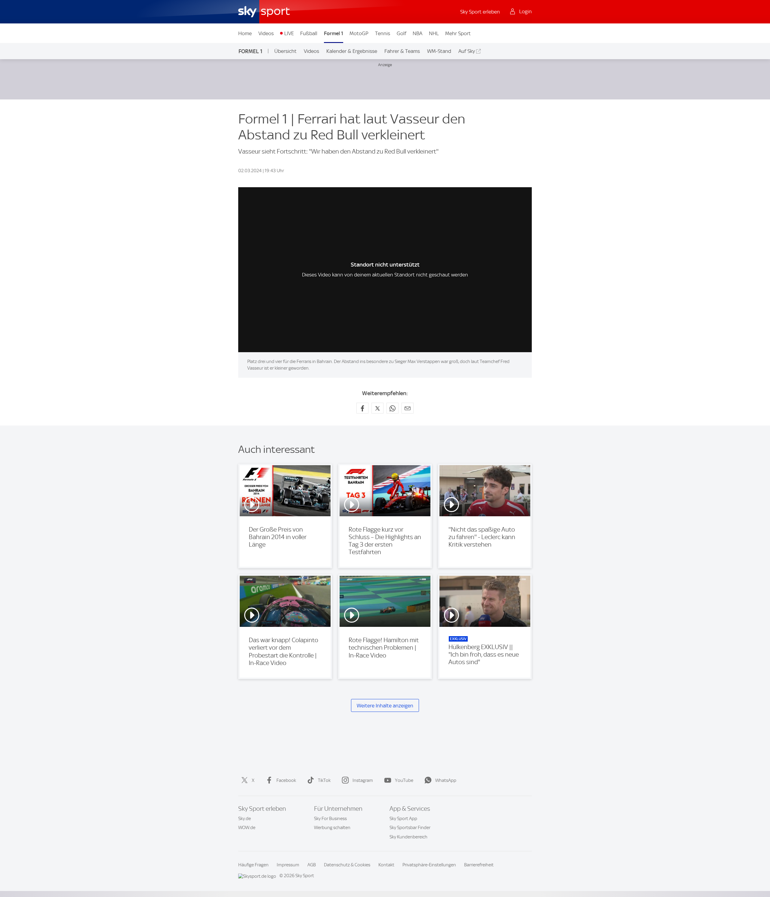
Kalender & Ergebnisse (351, 51)
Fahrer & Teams (402, 51)
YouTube (404, 780)
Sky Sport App (403, 818)
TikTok (324, 780)
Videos (266, 33)
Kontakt (386, 865)
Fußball (308, 33)
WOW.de (246, 827)
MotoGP (359, 33)
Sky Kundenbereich (408, 837)
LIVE (289, 33)
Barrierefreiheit (479, 865)
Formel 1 (333, 33)
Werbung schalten (332, 827)
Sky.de (244, 818)
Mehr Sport (458, 33)
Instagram (363, 780)
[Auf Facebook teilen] (362, 408)
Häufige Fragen (253, 865)
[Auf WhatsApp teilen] (393, 408)
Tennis (382, 33)
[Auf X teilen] (377, 408)
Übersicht (285, 51)
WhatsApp (445, 780)
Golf (401, 33)
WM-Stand (439, 51)
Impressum (288, 865)
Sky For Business (330, 818)
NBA (417, 33)
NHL (434, 33)
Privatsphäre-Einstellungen (429, 865)
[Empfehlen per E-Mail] (408, 408)
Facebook (286, 780)
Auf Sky (466, 51)
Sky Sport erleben (480, 12)
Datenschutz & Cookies (347, 865)
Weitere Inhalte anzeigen (385, 706)
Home (245, 33)
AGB (311, 865)
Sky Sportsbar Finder (410, 827)
